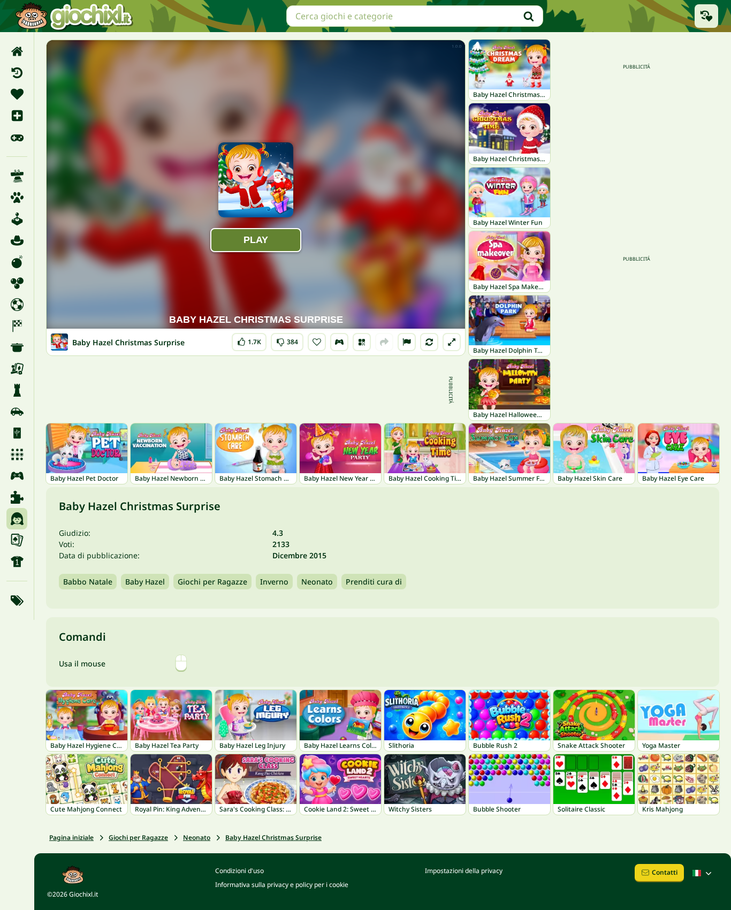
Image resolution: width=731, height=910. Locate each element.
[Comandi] (339, 342)
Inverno (274, 582)
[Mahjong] (16, 433)
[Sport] (16, 561)
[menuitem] (16, 51)
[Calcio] (16, 304)
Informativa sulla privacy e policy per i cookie (281, 884)
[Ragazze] (16, 518)
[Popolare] (16, 137)
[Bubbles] (16, 283)
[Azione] (16, 261)
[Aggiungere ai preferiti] (317, 342)
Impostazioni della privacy (463, 870)
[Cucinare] (16, 347)
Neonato (317, 582)
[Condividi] (384, 342)
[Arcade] (16, 219)
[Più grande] (452, 342)
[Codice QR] (362, 342)
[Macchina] (16, 411)
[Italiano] (703, 873)
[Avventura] (16, 240)
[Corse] (16, 326)
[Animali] (16, 197)
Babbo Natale (87, 582)
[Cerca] (529, 16)
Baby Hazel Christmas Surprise (273, 837)
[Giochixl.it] (73, 16)
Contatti (664, 872)
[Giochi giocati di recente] (706, 16)
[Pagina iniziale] (16, 51)
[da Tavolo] (16, 369)
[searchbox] (414, 16)
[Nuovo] (16, 115)
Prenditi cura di (374, 582)
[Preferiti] (16, 94)
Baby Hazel (145, 582)
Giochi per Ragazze (212, 582)
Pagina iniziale (71, 837)
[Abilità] (16, 176)
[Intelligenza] (16, 390)
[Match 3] (16, 454)
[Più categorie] (16, 600)
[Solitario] (16, 540)
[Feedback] (407, 342)
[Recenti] (16, 73)
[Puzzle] (16, 497)
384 (287, 339)
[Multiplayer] (16, 476)
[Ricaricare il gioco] (429, 342)
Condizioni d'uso (239, 870)
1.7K (249, 339)
